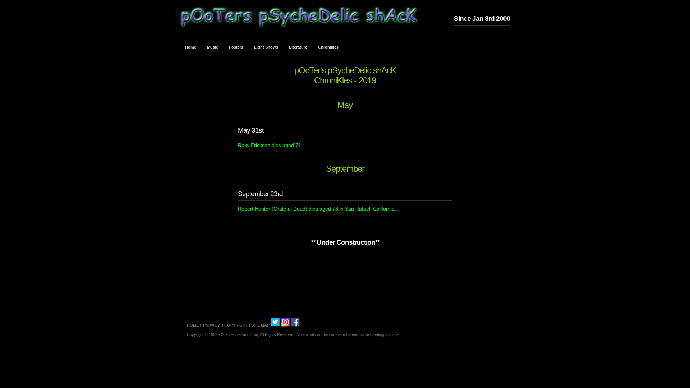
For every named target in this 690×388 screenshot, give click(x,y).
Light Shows (266, 47)
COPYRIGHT (236, 325)
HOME (193, 325)
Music (212, 47)
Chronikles (328, 47)
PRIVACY (211, 325)
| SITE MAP (259, 325)
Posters (236, 47)
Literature (298, 47)
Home (190, 47)
